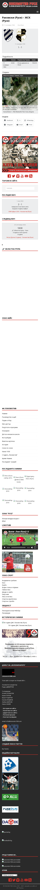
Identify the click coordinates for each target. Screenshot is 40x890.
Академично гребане (9, 580)
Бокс (3, 583)
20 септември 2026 (20, 225)
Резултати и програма (10, 427)
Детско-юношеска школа (10, 434)
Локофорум (6, 613)
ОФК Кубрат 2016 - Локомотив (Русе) (20, 211)
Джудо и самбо (7, 592)
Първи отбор (6, 420)
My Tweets (5, 749)
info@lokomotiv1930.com (14, 721)
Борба (4, 585)
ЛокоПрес (21, 25)
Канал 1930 (6, 451)
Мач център (6, 424)
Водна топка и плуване (10, 587)
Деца (4, 521)
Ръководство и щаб (9, 417)
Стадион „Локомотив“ (9, 455)
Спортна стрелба (8, 601)
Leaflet (6, 106)
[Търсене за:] (20, 188)
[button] (37, 11)
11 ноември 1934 (9, 25)
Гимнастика (6, 590)
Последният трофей (9, 462)
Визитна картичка (8, 441)
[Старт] (5, 547)
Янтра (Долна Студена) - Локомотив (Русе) (20, 237)
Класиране (5, 431)
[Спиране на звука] (32, 547)
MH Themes (20, 888)
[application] (20, 539)
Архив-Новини (7, 458)
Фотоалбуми (6, 438)
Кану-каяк (5, 594)
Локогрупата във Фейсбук (11, 611)
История (5, 445)
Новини (4, 414)
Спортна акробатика (9, 599)
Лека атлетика (7, 597)
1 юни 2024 (20, 201)
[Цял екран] (35, 547)
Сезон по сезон (7, 448)
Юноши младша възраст (10, 519)
